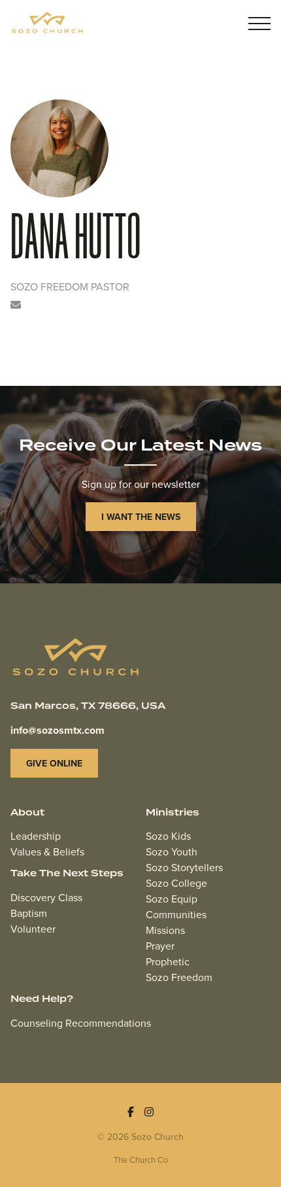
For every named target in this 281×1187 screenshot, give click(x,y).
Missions (165, 930)
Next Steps (93, 874)
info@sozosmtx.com (57, 730)
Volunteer (33, 928)
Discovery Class (46, 897)
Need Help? (41, 999)
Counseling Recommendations (80, 1023)
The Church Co (141, 1159)
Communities (176, 914)
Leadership (35, 836)
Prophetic (168, 961)
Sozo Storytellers (184, 867)
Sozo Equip (171, 898)
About (27, 813)
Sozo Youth (171, 851)
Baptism (28, 913)
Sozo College (176, 883)
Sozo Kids (168, 836)
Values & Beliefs (47, 851)
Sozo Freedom (179, 977)
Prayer (160, 945)
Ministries (172, 813)
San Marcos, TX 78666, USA (87, 706)
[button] (259, 23)
